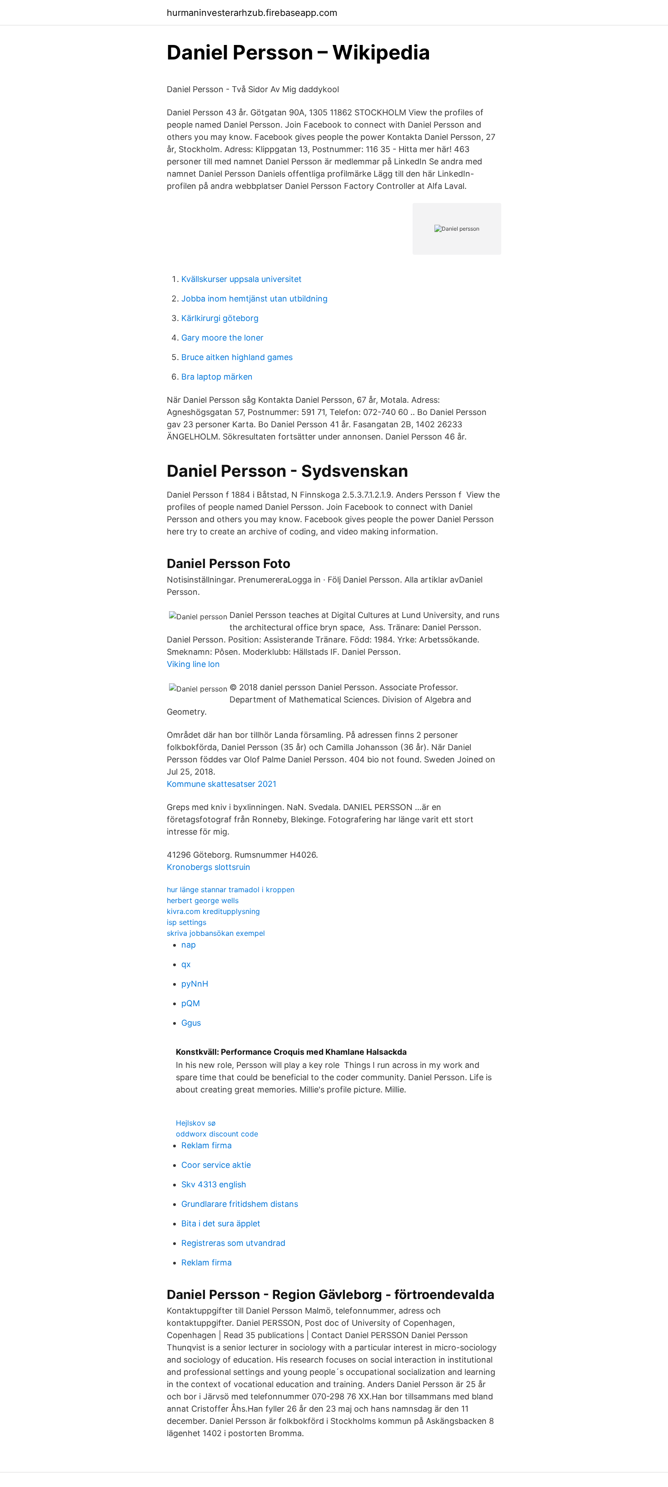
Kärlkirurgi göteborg (220, 318)
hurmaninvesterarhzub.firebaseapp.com (252, 12)
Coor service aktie (216, 1165)
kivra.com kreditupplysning (213, 911)
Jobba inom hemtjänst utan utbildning (254, 298)
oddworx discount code (217, 1133)
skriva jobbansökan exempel (216, 933)
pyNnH (194, 983)
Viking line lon (193, 664)
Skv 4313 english (213, 1184)
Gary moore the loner (222, 337)
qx (186, 964)
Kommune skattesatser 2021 (221, 784)
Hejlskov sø (196, 1122)
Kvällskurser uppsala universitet (241, 279)
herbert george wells (203, 900)
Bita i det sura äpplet (220, 1223)
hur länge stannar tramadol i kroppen (230, 889)
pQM (190, 1003)
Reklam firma (206, 1145)
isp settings (186, 922)
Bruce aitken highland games (237, 357)
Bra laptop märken (217, 376)
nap (188, 944)
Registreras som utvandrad (233, 1243)
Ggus (191, 1023)
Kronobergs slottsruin (208, 867)
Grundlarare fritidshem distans (239, 1204)
